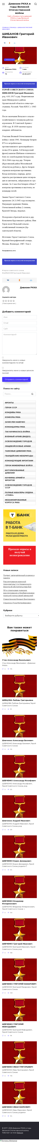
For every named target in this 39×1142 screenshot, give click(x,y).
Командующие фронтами (19, 461)
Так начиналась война (17, 432)
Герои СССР (9, 59)
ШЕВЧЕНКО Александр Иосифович (19, 781)
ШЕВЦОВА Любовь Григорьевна (17, 700)
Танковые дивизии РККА (18, 451)
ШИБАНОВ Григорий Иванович (16, 273)
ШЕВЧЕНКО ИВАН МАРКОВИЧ (16, 1107)
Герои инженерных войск (19, 465)
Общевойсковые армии (18, 446)
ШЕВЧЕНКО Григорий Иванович (17, 944)
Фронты (9, 403)
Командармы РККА (15, 427)
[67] (19, 263)
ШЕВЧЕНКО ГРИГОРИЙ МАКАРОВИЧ (19, 984)
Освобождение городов (18, 441)
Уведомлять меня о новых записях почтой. (18, 372)
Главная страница (9, 27)
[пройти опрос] (19, 86)
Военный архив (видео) (18, 437)
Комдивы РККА (13, 412)
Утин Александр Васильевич (16, 660)
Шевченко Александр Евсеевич (17, 740)
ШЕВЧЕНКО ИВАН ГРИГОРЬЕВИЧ (17, 1067)
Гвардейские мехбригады (19, 456)
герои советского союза (13, 270)
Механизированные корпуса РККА (15, 501)
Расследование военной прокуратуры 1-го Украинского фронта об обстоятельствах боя (17, 584)
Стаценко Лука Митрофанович (17, 603)
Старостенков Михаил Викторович (19, 599)
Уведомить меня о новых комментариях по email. (13, 361)
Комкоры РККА (12, 417)
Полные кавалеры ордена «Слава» (19, 494)
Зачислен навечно (15, 422)
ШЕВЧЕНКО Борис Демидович (16, 861)
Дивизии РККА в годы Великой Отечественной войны (19, 8)
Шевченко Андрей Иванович (16, 821)
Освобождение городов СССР (18, 486)
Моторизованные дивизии (14, 471)
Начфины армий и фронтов (15, 479)
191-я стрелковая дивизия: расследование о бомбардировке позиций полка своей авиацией (18, 593)
